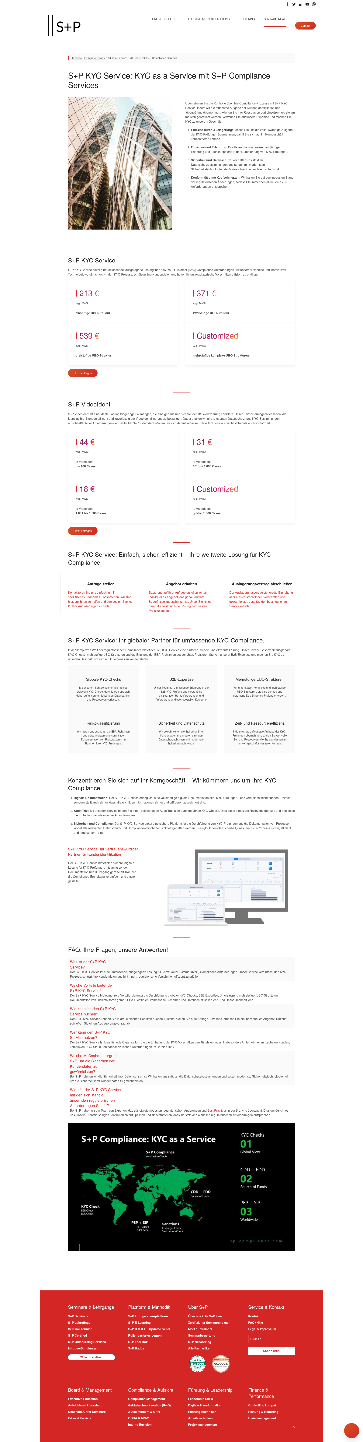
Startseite (76, 58)
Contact (305, 25)
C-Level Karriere (79, 1418)
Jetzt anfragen (83, 373)
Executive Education (83, 1399)
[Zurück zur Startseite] (64, 25)
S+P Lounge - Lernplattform (148, 1316)
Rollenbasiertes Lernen (145, 1335)
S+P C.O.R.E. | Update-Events (149, 1329)
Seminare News (275, 19)
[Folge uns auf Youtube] (307, 4)
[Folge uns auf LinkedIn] (300, 4)
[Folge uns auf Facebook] (287, 4)
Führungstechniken (202, 1411)
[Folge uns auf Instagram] (314, 4)
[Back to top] (293, 1427)
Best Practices (217, 1110)
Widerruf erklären (91, 1357)
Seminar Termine (80, 1329)
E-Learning (247, 19)
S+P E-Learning (139, 1322)
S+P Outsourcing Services (87, 1341)
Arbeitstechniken (200, 1418)
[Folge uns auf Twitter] (294, 4)
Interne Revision (140, 1424)
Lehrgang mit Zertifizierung (208, 19)
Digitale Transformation (205, 1405)
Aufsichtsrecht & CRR (144, 1411)
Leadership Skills (200, 1399)
